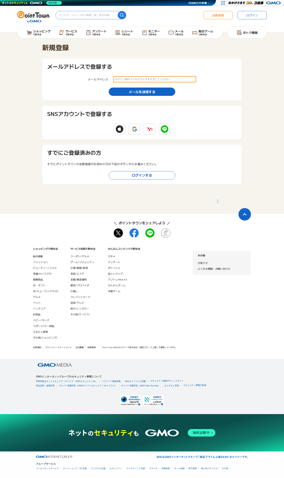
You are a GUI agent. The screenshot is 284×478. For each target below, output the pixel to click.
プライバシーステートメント (58, 347)
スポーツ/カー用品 (43, 326)
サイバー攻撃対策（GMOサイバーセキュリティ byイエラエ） (88, 385)
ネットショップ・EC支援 (75, 468)
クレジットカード (80, 297)
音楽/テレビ (77, 302)
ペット (37, 302)
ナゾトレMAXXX (117, 279)
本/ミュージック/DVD (45, 291)
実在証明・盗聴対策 (45, 385)
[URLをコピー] (165, 233)
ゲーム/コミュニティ (82, 262)
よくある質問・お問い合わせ (214, 268)
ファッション (40, 262)
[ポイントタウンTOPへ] (34, 16)
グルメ (37, 297)
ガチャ (111, 256)
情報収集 (166, 468)
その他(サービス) (80, 314)
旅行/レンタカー (79, 308)
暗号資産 (193, 468)
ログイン (252, 15)
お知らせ (203, 263)
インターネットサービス (47, 468)
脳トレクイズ (115, 273)
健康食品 (38, 279)
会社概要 (79, 347)
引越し (74, 291)
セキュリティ (116, 468)
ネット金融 (179, 468)
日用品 (37, 314)
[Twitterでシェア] (118, 233)
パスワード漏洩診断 (111, 381)
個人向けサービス (209, 468)
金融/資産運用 (78, 279)
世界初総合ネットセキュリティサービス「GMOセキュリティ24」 (67, 381)
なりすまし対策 (171, 385)
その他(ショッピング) (45, 337)
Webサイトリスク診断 (135, 381)
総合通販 (38, 256)
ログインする (142, 175)
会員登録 (218, 15)
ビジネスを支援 (98, 468)
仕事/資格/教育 (79, 267)
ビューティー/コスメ (45, 267)
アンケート (114, 262)
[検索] (122, 15)
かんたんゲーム (116, 285)
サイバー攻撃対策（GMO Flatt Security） (140, 385)
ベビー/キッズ (41, 320)
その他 (225, 468)
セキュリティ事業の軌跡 (194, 385)
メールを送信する (142, 91)
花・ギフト (39, 285)
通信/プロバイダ (79, 285)
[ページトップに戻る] (244, 214)
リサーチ (153, 468)
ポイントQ (114, 267)
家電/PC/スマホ (42, 273)
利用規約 (37, 347)
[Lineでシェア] (149, 233)
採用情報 (91, 347)
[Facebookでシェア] (134, 233)
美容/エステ (77, 273)
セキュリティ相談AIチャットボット (167, 381)
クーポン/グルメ (79, 256)
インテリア (39, 308)
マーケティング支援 (135, 468)
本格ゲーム (114, 291)
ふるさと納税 (40, 331)
